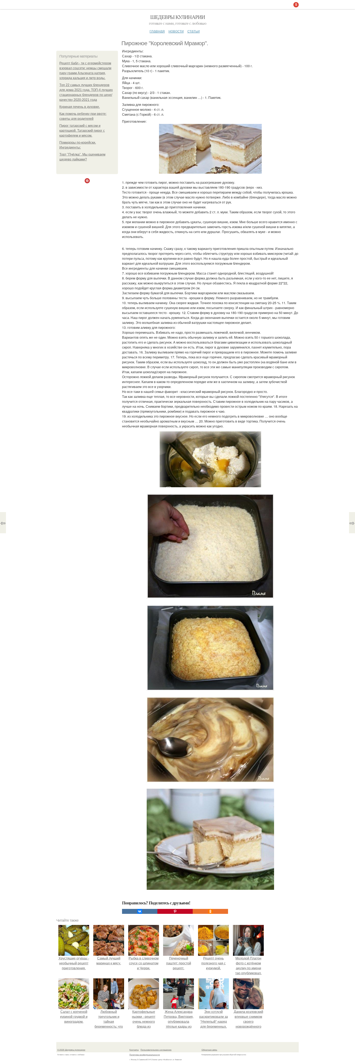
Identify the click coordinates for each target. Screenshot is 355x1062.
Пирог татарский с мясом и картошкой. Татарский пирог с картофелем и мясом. (82, 130)
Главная (157, 31)
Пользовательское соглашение (156, 1049)
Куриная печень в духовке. (79, 107)
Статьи (193, 31)
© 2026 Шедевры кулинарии (71, 1049)
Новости (176, 31)
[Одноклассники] (210, 911)
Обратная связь (209, 1049)
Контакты (134, 1049)
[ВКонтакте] (139, 911)
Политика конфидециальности (144, 1054)
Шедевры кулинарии (177, 16)
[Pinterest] (175, 911)
